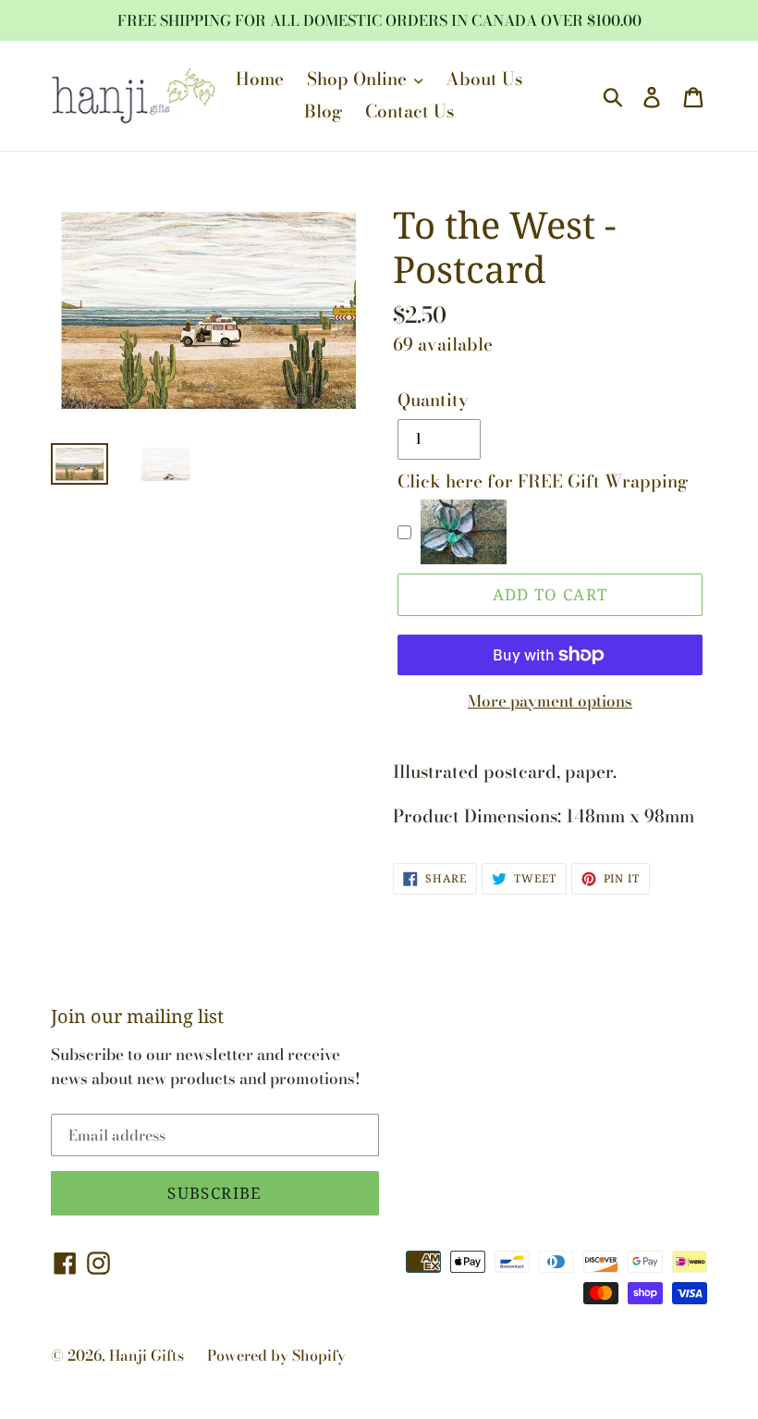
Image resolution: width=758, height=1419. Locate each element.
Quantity (433, 400)
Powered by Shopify (276, 1355)
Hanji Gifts (146, 1355)
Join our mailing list (137, 1017)
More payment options (550, 701)
